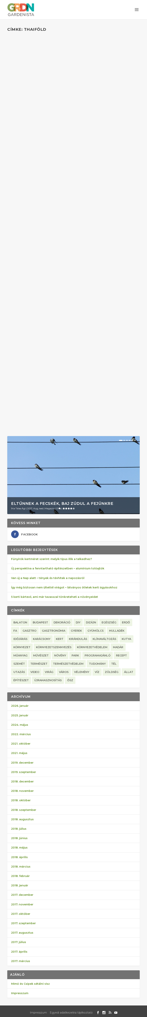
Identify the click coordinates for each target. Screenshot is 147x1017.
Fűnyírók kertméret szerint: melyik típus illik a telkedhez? (51, 559)
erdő (126, 622)
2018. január (19, 885)
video (34, 672)
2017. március (20, 961)
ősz (70, 680)
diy (78, 622)
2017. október (20, 914)
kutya (126, 639)
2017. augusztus (22, 932)
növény (60, 655)
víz (97, 672)
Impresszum (19, 993)
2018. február (20, 876)
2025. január (19, 715)
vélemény (81, 672)
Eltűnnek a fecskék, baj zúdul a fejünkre (62, 503)
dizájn (91, 622)
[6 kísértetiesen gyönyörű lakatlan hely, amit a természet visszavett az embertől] (73, 74)
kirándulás (78, 639)
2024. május (19, 725)
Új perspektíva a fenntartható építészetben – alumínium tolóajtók (57, 568)
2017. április (19, 951)
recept (121, 655)
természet (38, 663)
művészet (41, 655)
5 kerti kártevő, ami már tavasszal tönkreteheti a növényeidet (54, 597)
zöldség (111, 672)
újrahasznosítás (48, 680)
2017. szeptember (23, 923)
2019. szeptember (23, 772)
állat (128, 672)
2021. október (20, 743)
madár (118, 647)
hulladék (116, 630)
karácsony (41, 639)
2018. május (19, 847)
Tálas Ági (20, 508)
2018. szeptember (23, 810)
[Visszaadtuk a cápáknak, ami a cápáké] (73, 204)
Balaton (20, 622)
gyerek (76, 630)
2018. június (19, 838)
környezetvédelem (92, 647)
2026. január (20, 706)
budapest (40, 622)
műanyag (20, 655)
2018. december (22, 781)
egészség (109, 622)
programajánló (97, 655)
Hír (47, 132)
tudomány (97, 663)
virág (49, 672)
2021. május (19, 753)
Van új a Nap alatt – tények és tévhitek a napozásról (47, 578)
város (64, 672)
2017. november (22, 904)
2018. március (20, 866)
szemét (19, 663)
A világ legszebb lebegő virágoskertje (60, 384)
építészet (21, 680)
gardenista (20, 132)
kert (59, 639)
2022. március (21, 734)
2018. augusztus (22, 819)
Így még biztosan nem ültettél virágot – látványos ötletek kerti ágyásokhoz (64, 587)
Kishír (52, 256)
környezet (21, 647)
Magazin (55, 132)
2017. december (22, 895)
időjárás (20, 639)
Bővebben (22, 152)
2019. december (22, 762)
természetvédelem (68, 663)
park (75, 655)
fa (15, 630)
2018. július (18, 828)
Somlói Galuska (23, 256)
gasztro (29, 630)
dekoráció (62, 622)
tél (114, 663)
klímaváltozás (104, 639)
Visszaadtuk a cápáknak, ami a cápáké (59, 250)
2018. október (21, 800)
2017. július (18, 942)
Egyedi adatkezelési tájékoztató (71, 1012)
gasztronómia (53, 630)
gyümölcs (95, 630)
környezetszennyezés (53, 647)
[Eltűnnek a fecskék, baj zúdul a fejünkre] (73, 475)
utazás (19, 672)
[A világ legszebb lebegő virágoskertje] (73, 337)
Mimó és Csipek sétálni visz (30, 983)
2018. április (19, 857)
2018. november (22, 791)
